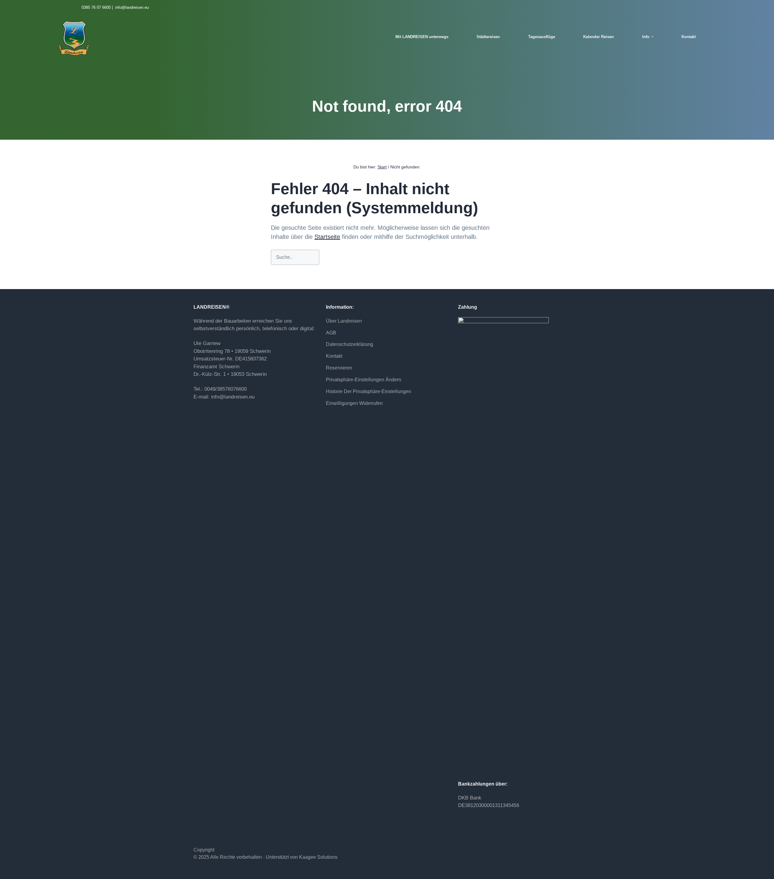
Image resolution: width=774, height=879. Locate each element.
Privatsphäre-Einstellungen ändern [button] (363, 379)
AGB (331, 332)
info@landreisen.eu (233, 397)
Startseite (327, 236)
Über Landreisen (344, 321)
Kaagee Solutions (318, 857)
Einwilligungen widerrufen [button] (354, 403)
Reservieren (339, 367)
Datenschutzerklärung (349, 344)
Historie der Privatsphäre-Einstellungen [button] (368, 391)
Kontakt (334, 356)
